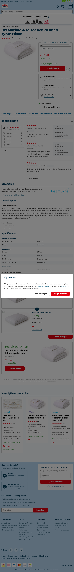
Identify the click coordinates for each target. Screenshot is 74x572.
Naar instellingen (41, 294)
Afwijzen (64, 286)
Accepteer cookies (60, 294)
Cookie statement (43, 286)
